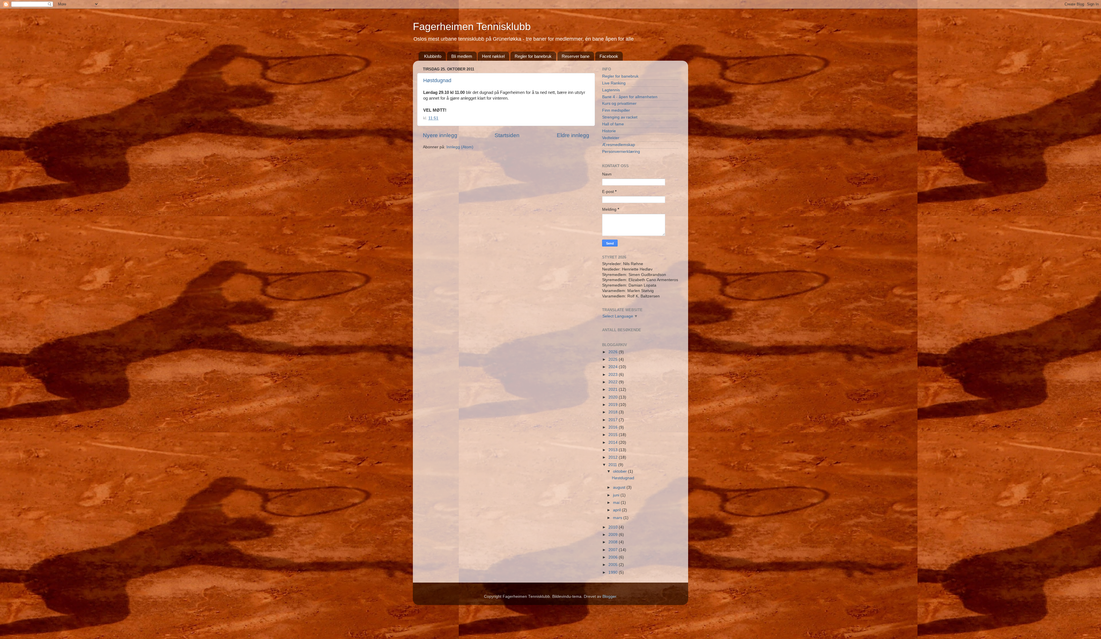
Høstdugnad (437, 80)
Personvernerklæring (621, 151)
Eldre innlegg (573, 135)
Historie (609, 131)
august (619, 487)
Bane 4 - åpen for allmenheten (629, 97)
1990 (613, 572)
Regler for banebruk (533, 56)
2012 (613, 457)
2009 (613, 534)
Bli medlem (461, 56)
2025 (613, 359)
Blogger (609, 596)
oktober (620, 471)
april (617, 510)
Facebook (609, 56)
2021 (613, 389)
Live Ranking (614, 83)
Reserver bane (575, 56)
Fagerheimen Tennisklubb (472, 26)
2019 (613, 405)
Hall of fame (613, 124)
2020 (613, 397)
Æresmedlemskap (618, 145)
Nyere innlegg (440, 135)
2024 (613, 367)
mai (617, 502)
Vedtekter (610, 138)
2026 (613, 352)
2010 (613, 527)
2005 (613, 565)
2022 (613, 382)
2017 (613, 420)
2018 (613, 412)
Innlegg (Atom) (459, 147)
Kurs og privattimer (619, 103)
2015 (613, 435)
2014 (613, 442)
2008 (613, 542)
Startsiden (507, 135)
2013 (613, 450)
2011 (613, 465)
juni (616, 495)
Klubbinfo (432, 56)
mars (618, 518)
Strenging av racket (619, 117)
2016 (613, 427)
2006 (613, 557)
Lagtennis (611, 90)
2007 (613, 550)
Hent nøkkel (493, 56)
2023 (613, 374)
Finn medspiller (616, 110)
